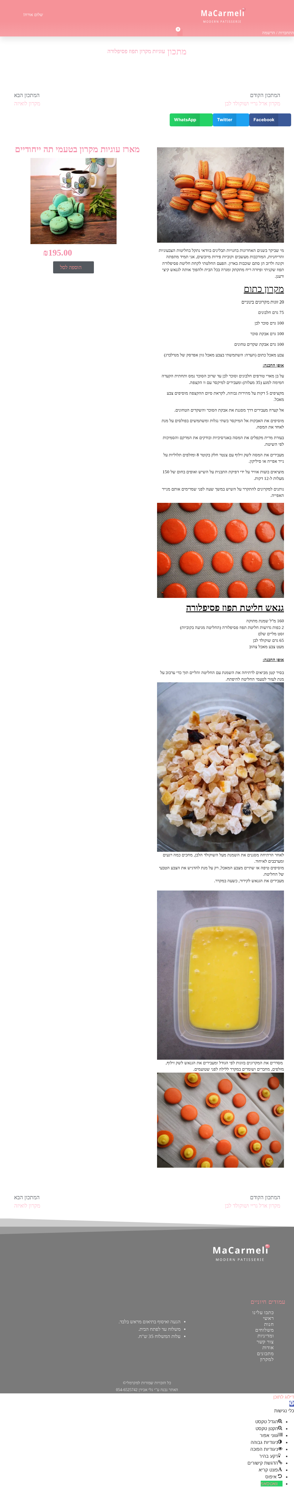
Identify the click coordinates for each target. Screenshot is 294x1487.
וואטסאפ (269, 1483)
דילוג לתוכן (283, 1397)
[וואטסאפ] (280, 1483)
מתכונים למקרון (265, 1356)
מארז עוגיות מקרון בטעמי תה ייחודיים (77, 149)
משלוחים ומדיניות (264, 1333)
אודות (268, 1347)
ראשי (268, 1318)
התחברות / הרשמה (278, 32)
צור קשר (265, 1342)
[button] (139, 14)
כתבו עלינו (263, 1312)
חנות (269, 1324)
